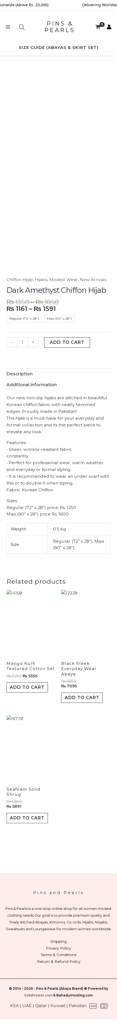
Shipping (58, 941)
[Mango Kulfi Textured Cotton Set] (31, 623)
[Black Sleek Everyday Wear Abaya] (85, 623)
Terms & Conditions (58, 954)
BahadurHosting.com (74, 995)
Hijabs (41, 279)
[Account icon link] (109, 26)
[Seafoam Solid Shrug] (31, 748)
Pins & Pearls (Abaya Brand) (59, 989)
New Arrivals (93, 279)
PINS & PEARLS (59, 26)
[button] (58, 47)
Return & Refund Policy (58, 961)
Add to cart (67, 342)
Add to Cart (27, 687)
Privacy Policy (58, 948)
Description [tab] (20, 373)
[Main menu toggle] (8, 27)
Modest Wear (63, 279)
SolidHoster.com (38, 995)
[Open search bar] (21, 27)
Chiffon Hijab (20, 279)
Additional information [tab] (32, 384)
